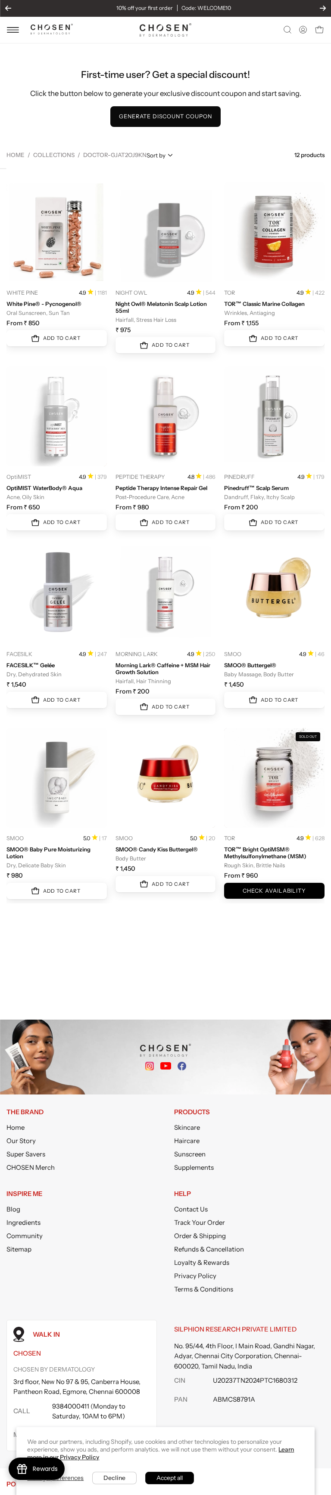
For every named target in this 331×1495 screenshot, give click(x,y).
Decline (114, 1478)
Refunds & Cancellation (209, 1249)
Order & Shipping (200, 1236)
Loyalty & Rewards (201, 1262)
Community (24, 1236)
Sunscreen (190, 1154)
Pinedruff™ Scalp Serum (256, 487)
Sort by (156, 155)
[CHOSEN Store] (165, 30)
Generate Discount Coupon (165, 116)
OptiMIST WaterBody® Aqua (44, 487)
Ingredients (23, 1222)
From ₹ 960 (241, 875)
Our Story (21, 1141)
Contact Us (191, 1209)
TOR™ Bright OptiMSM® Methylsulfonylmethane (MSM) (265, 853)
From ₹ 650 (23, 507)
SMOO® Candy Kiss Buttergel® (157, 849)
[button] (286, 29)
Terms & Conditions (203, 1289)
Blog (13, 1209)
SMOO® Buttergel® (250, 665)
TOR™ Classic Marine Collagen (264, 303)
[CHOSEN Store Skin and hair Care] (52, 32)
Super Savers (25, 1154)
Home (15, 154)
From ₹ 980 (132, 507)
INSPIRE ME (24, 1194)
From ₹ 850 (23, 323)
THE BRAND (25, 1112)
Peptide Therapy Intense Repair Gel (161, 487)
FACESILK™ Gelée (30, 665)
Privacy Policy (195, 1276)
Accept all (169, 1478)
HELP (182, 1194)
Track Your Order (199, 1222)
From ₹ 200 (241, 507)
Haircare (187, 1141)
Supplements (194, 1167)
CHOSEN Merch (30, 1167)
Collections (54, 154)
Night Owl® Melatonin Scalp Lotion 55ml (161, 307)
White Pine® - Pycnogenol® (43, 303)
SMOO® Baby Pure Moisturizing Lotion (48, 853)
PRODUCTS (192, 1112)
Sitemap (18, 1249)
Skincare (187, 1127)
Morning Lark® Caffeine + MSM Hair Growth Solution (163, 668)
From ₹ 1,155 (241, 323)
